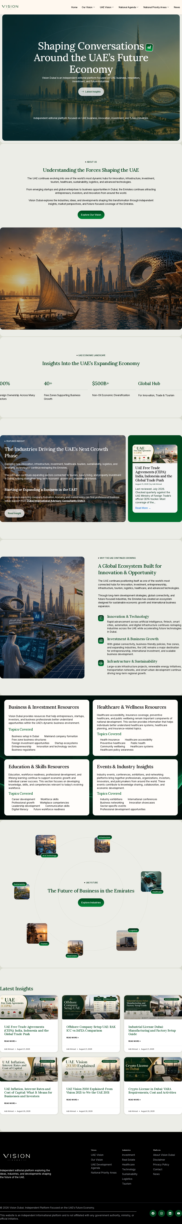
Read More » (10, 1041)
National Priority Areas (155, 7)
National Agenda (127, 7)
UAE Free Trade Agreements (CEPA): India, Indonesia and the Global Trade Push (153, 474)
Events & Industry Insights (125, 766)
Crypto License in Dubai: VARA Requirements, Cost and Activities (152, 1090)
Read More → (143, 508)
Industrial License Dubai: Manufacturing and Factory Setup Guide (152, 1030)
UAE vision (105, 7)
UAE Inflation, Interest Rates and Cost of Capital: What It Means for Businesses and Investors (28, 1092)
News (177, 7)
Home (74, 7)
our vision (87, 7)
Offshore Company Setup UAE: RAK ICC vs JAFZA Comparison (91, 1028)
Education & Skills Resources (39, 766)
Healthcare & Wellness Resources (131, 707)
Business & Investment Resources (44, 707)
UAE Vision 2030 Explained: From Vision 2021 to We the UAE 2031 (89, 1090)
